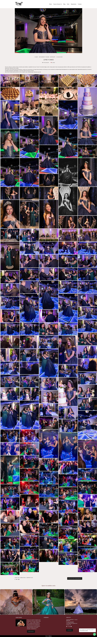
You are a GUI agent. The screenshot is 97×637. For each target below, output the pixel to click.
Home (50, 4)
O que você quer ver (57, 4)
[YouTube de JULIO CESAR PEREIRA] (71, 626)
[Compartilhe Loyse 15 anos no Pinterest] (18, 579)
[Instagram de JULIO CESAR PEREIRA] (69, 626)
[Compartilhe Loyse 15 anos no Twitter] (16, 579)
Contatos (80, 4)
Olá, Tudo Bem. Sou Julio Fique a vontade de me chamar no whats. (87, 630)
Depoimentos (73, 4)
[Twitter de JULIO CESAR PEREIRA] (66, 626)
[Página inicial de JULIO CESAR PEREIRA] (21, 4)
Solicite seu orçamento (74, 578)
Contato (69, 630)
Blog (64, 4)
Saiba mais (31, 631)
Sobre (68, 4)
